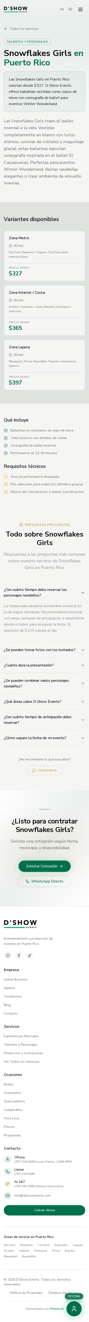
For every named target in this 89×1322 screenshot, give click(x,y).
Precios (9, 1127)
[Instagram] (8, 955)
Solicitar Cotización (41, 866)
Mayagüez (10, 1256)
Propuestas (12, 1135)
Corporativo (12, 1093)
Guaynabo (61, 1245)
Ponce (56, 1251)
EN (62, 9)
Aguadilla (29, 1256)
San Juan (9, 1245)
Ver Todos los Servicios (21, 1061)
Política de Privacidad (26, 1293)
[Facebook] (19, 955)
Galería (9, 988)
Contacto (11, 1013)
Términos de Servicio (63, 1293)
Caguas (78, 1245)
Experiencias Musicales (21, 1036)
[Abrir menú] (80, 9)
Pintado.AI (57, 1309)
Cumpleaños (13, 1110)
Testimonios (13, 996)
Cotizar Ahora (44, 1210)
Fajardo (24, 1251)
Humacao (40, 1251)
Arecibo (70, 1251)
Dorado (9, 1251)
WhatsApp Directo (47, 881)
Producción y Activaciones (23, 1053)
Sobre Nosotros (16, 979)
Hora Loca (11, 1118)
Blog (7, 1005)
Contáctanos (47, 770)
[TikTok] (30, 955)
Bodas (8, 1084)
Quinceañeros (14, 1101)
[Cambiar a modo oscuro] (70, 9)
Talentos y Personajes (20, 1044)
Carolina (43, 1245)
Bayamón (26, 1245)
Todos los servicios (23, 28)
